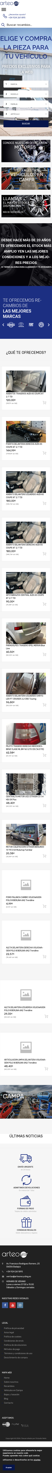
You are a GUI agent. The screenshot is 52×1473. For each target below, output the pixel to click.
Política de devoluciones (15, 1345)
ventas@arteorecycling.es (18, 1276)
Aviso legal (9, 1332)
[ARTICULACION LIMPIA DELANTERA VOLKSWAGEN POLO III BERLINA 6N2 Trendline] (26, 1047)
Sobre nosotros (11, 1382)
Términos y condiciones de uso (18, 1353)
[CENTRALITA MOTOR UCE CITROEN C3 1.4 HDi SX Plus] (26, 784)
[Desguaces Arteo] (14, 3)
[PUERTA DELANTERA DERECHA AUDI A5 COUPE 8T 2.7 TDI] (26, 432)
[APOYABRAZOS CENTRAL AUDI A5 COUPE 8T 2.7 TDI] (26, 583)
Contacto (8, 1403)
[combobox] (26, 84)
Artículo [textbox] (15, 114)
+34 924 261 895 (16, 17)
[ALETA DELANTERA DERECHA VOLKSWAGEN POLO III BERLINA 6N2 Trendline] (26, 935)
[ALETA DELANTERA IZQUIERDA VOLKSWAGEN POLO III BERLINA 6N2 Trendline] (26, 995)
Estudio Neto (41, 1438)
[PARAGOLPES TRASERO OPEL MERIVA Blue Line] (26, 633)
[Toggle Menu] (3, 10)
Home (7, 1378)
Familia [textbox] (14, 104)
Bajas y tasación (11, 1394)
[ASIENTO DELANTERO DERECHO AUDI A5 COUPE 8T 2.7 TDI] (26, 532)
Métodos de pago (12, 1349)
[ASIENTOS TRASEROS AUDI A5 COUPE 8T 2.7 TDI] (26, 381)
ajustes (37, 1459)
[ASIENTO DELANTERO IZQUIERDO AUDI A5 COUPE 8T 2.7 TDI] (26, 482)
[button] (3, 324)
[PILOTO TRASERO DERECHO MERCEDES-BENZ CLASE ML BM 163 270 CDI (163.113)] (26, 733)
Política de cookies (12, 1336)
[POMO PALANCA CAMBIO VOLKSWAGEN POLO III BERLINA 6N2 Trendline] (26, 885)
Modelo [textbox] (14, 94)
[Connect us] (5, 1305)
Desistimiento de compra (16, 1357)
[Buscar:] (24, 25)
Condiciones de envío (14, 1341)
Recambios (9, 1386)
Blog (6, 1399)
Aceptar (9, 1467)
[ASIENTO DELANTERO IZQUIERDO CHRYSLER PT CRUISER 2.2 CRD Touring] (26, 683)
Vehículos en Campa (13, 1390)
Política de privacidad (14, 1328)
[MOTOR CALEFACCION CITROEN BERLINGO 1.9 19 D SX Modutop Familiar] (26, 834)
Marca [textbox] (14, 84)
